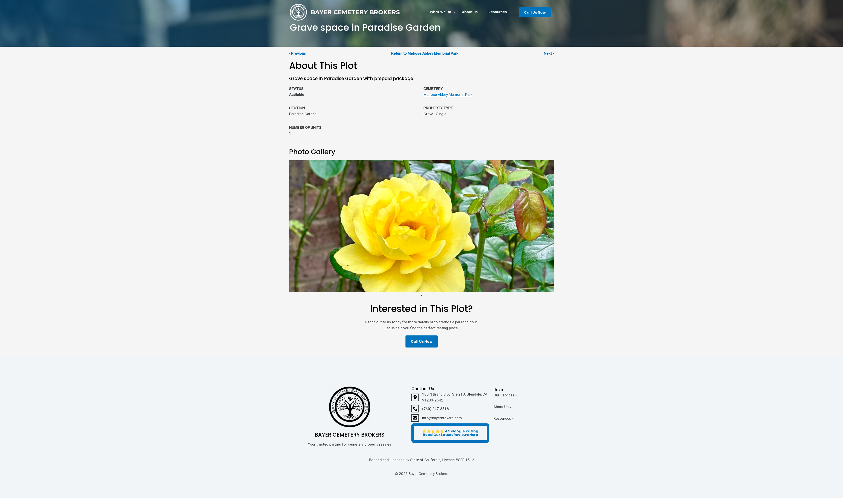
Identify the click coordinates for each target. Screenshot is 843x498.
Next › (549, 53)
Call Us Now (535, 12)
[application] (453, 12)
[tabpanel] (421, 226)
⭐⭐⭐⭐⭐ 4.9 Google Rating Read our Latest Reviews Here (450, 433)
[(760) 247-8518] (430, 408)
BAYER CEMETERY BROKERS (355, 12)
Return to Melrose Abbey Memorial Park (424, 53)
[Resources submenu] (513, 418)
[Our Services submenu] (516, 395)
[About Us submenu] (511, 407)
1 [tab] (421, 295)
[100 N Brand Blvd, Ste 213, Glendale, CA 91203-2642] (450, 397)
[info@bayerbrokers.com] (436, 418)
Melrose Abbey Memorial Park (447, 94)
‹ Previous (297, 53)
